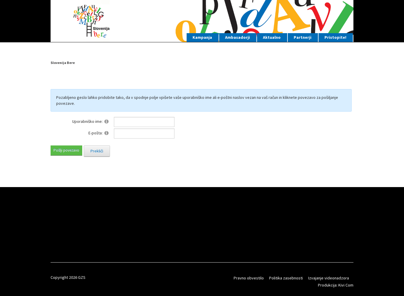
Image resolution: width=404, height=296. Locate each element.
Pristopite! (335, 37)
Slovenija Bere (63, 62)
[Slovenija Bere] (202, 20)
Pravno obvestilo (249, 278)
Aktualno (272, 37)
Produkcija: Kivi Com (335, 285)
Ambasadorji (237, 37)
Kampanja (202, 37)
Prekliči (97, 151)
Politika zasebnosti (286, 278)
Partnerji (302, 37)
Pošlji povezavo (66, 150)
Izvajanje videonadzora (328, 278)
